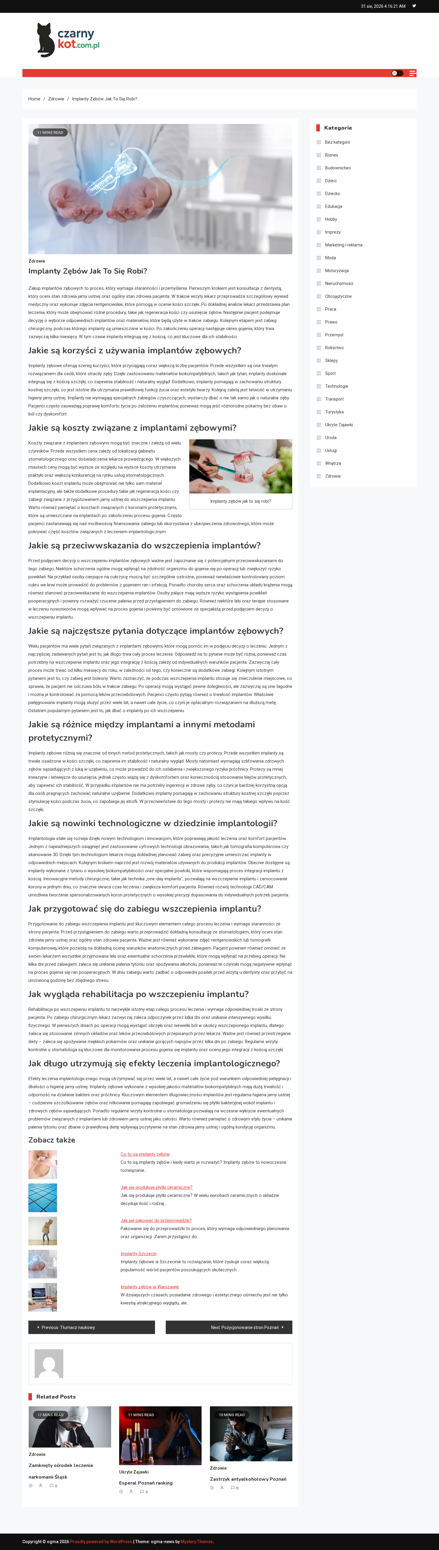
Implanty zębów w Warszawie (150, 1287)
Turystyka (334, 412)
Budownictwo (338, 167)
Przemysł (334, 334)
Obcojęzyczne (338, 296)
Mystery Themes (197, 1541)
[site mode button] (397, 73)
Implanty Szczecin (138, 1253)
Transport (334, 399)
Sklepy (331, 360)
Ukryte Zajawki (134, 1472)
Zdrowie (36, 261)
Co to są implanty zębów (145, 1154)
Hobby (331, 219)
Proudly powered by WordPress (101, 1541)
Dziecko (332, 193)
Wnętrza (333, 463)
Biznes (331, 155)
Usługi (331, 450)
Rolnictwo (334, 347)
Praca (330, 309)
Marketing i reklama (344, 245)
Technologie (336, 386)
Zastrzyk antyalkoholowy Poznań (248, 1479)
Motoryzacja (337, 270)
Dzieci (331, 180)
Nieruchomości (339, 283)
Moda (330, 257)
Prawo (331, 322)
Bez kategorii (337, 142)
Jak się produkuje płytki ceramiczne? (157, 1187)
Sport (330, 373)
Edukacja (333, 206)
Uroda (331, 437)
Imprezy (333, 232)
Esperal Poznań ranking (146, 1483)
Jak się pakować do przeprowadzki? (156, 1220)
